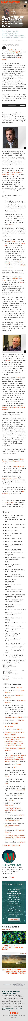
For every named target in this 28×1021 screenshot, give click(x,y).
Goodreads (10, 224)
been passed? (9, 502)
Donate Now (14, 920)
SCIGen (20, 795)
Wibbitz (15, 278)
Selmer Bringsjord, (14, 461)
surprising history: (18, 466)
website (19, 687)
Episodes (10, 1015)
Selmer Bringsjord (14, 52)
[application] (14, 105)
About (16, 1015)
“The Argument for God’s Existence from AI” (12, 809)
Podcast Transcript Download (11, 845)
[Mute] (20, 105)
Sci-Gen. (8, 360)
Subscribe (22, 1015)
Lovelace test (11, 241)
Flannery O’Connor (13, 172)
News (4, 40)
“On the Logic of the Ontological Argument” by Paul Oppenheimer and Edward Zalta (15, 837)
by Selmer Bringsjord (14, 733)
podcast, (11, 50)
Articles (5, 1015)
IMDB (15, 767)
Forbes (7, 776)
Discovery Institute (7, 984)
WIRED (7, 783)
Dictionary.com (9, 805)
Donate (13, 1017)
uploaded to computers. (9, 478)
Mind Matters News (11, 865)
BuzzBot (22, 282)
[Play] (4, 105)
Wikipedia (7, 679)
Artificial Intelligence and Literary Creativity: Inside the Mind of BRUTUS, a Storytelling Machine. (15, 758)
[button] (4, 47)
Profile (12, 877)
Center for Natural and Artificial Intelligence (19, 984)
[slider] (23, 105)
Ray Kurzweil (9, 726)
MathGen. (19, 378)
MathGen (11, 800)
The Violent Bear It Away (12, 173)
